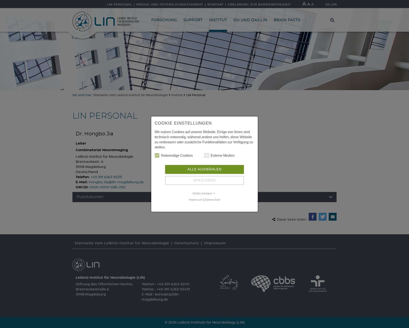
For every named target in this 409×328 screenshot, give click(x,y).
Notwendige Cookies (177, 155)
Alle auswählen (204, 169)
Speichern (204, 180)
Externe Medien (223, 155)
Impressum (196, 199)
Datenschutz (212, 199)
